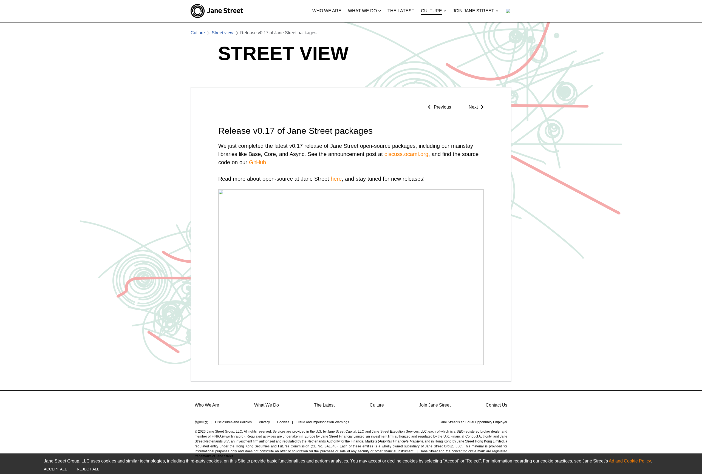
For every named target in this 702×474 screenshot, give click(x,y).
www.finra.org (233, 436)
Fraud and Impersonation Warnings (322, 422)
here (336, 179)
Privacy (264, 422)
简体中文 (201, 422)
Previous (442, 107)
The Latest (324, 405)
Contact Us (496, 405)
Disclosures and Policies (233, 422)
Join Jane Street (435, 405)
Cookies (283, 422)
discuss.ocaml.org (406, 154)
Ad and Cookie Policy (630, 461)
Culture (377, 405)
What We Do (266, 405)
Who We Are (207, 405)
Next (474, 107)
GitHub (257, 162)
